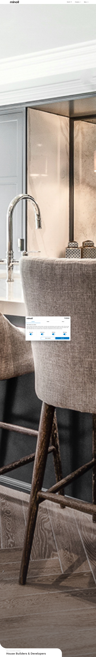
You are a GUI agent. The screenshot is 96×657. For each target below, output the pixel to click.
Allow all (62, 338)
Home (7, 650)
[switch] (42, 334)
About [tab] (63, 321)
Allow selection (47, 338)
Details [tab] (48, 321)
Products (77, 2)
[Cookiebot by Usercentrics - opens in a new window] (65, 318)
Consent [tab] (33, 321)
